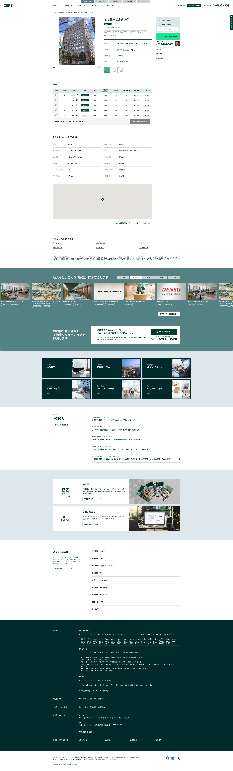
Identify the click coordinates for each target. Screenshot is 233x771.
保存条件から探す (107, 634)
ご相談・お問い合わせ (60, 740)
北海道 (83, 639)
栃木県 (156, 639)
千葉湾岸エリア (109, 664)
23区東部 (140, 657)
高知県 (119, 643)
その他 (174, 277)
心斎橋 (131, 685)
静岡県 (174, 639)
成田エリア (125, 664)
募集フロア (159, 54)
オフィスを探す (83, 631)
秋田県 (107, 639)
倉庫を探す (82, 649)
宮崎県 (155, 643)
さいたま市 (89, 662)
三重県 (155, 641)
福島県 (119, 639)
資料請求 (85, 95)
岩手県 (101, 639)
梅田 (126, 685)
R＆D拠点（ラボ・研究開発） (164, 634)
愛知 (91, 671)
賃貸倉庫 (101, 1)
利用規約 (90, 757)
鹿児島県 (161, 643)
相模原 (89, 659)
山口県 (95, 643)
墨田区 (113, 657)
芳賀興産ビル (57, 243)
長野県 (89, 641)
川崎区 (95, 659)
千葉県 (144, 639)
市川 (93, 664)
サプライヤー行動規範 (134, 757)
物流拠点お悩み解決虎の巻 (102, 725)
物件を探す (56, 630)
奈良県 (149, 641)
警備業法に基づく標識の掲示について (98, 759)
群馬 (96, 668)
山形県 (113, 639)
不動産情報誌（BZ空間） (86, 732)
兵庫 (96, 671)
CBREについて (97, 602)
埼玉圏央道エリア (115, 662)
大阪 (87, 671)
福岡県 (125, 643)
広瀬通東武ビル (100, 243)
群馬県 (162, 639)
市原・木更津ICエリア (155, 664)
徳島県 (107, 643)
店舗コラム (101, 699)
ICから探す (93, 652)
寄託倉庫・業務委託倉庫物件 (131, 652)
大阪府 (125, 641)
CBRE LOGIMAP (117, 725)
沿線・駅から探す (95, 634)
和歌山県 (161, 641)
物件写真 (158, 49)
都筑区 (101, 659)
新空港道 (126, 668)
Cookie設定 (113, 759)
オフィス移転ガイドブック (86, 718)
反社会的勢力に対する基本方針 (102, 757)
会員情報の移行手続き (100, 587)
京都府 (137, 641)
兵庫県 (131, 641)
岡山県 (174, 641)
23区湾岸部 (132, 657)
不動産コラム (69, 5)
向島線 (108, 668)
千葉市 (88, 664)
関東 (82, 668)
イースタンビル (143, 248)
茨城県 (150, 639)
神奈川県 (131, 639)
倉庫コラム (93, 699)
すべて (123, 277)
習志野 (170, 664)
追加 (148, 95)
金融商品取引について (81, 759)
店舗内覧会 (101, 707)
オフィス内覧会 (83, 707)
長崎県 (137, 643)
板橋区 (95, 657)
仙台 (87, 685)
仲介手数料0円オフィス (121, 634)
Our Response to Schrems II (79, 757)
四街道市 (132, 664)
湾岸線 (133, 668)
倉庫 (148, 277)
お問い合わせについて (100, 594)
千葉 (82, 664)
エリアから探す (83, 634)
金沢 (91, 685)
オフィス (136, 277)
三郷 (124, 662)
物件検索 (55, 5)
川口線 (102, 668)
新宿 (107, 685)
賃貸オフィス (87, 1)
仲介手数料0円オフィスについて (104, 565)
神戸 (146, 685)
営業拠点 (158, 740)
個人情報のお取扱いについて (119, 757)
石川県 (101, 641)
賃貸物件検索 (61, 12)
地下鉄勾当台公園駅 (123, 50)
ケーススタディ (83, 5)
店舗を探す (82, 676)
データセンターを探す (100, 691)
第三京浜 (145, 668)
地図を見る (147, 43)
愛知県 (168, 639)
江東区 (101, 657)
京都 (101, 671)
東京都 (125, 639)
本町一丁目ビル (57, 248)
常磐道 (118, 664)
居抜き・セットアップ (147, 634)
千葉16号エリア (142, 664)
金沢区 (107, 659)
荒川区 (119, 657)
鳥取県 (83, 643)
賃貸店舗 (115, 1)
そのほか (95, 609)
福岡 (110, 671)
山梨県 (95, 641)
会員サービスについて (100, 580)
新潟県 (119, 641)
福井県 (113, 641)
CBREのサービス (111, 5)
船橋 (165, 664)
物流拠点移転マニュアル (86, 725)
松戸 (87, 666)
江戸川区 (88, 657)
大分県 (149, 643)
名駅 (121, 685)
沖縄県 (168, 643)
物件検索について (98, 551)
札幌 (82, 685)
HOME (54, 12)
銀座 (96, 685)
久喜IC (140, 662)
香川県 (101, 643)
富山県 (107, 641)
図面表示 (85, 115)
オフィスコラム (83, 699)
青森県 (95, 639)
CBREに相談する (165, 331)
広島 (106, 671)
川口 (95, 662)
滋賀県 (143, 641)
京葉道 (114, 668)
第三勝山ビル (100, 248)
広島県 (168, 641)
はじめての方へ (97, 5)
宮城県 (75, 12)
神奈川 (83, 659)
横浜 (116, 685)
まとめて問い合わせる (140, 121)
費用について (97, 573)
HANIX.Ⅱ (141, 243)
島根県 (89, 643)
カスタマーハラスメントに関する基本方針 (63, 759)
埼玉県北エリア (131, 662)
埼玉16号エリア (103, 662)
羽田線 (139, 668)
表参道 (102, 685)
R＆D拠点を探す (84, 691)
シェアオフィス (134, 634)
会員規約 (133, 740)
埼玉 (82, 662)
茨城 (87, 668)
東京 (82, 657)
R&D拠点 (129, 1)
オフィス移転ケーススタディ (122, 718)
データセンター (143, 1)
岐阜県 (83, 641)
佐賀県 (131, 643)
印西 (97, 664)
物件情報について (98, 558)
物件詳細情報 (160, 58)
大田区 (107, 657)
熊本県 (143, 643)
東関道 (120, 668)
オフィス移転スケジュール (103, 718)
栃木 (91, 668)
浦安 (82, 666)
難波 (137, 685)
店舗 (161, 277)
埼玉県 (138, 639)
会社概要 (107, 740)
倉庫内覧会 (93, 707)
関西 (82, 671)
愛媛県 (113, 643)
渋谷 (112, 685)
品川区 (125, 657)
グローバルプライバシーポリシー (61, 757)
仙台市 (80, 12)
